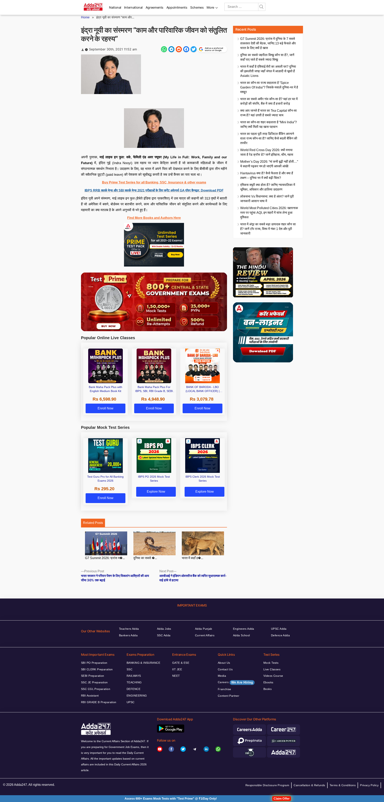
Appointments (176, 7)
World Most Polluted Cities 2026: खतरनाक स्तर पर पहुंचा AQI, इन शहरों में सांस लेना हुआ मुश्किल (269, 212)
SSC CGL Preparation (95, 689)
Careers (235, 682)
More (210, 7)
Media (222, 675)
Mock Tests (270, 662)
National (115, 7)
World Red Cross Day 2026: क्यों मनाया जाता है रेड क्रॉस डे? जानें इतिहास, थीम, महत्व (266, 152)
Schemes (197, 7)
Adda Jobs (164, 628)
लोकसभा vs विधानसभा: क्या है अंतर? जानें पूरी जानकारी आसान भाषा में (267, 199)
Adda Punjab (203, 628)
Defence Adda (280, 635)
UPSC (131, 702)
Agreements (154, 7)
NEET (176, 675)
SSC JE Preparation (94, 682)
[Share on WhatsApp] (164, 49)
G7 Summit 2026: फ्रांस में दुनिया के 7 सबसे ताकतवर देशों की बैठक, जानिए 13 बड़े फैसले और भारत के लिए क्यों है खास (268, 43)
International (133, 7)
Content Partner (228, 695)
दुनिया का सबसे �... (145, 558)
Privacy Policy (369, 785)
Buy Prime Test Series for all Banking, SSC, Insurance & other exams (154, 182)
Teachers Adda (129, 628)
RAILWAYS (134, 675)
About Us (224, 662)
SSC (129, 669)
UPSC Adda (279, 628)
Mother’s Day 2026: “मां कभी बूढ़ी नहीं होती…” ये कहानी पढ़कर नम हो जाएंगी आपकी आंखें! (269, 164)
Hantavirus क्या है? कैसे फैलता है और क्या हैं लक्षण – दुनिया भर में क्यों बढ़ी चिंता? (266, 175)
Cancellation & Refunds (309, 785)
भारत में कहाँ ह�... (192, 558)
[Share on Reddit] (179, 49)
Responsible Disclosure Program (267, 785)
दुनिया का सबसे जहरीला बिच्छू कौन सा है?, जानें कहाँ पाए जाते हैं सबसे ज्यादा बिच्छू (267, 57)
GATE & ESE (180, 662)
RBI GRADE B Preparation (98, 702)
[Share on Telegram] (171, 49)
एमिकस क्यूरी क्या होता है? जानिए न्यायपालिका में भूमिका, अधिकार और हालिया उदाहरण (267, 187)
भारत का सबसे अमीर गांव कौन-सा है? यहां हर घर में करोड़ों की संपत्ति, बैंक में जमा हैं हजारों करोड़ (269, 101)
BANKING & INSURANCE (143, 662)
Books (267, 689)
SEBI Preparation (92, 675)
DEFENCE (133, 689)
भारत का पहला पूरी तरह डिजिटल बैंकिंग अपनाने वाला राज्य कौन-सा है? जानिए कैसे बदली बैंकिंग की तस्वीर (268, 138)
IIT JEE (177, 669)
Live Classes (271, 669)
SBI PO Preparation (94, 662)
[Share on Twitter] (194, 49)
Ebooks (268, 682)
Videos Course (273, 675)
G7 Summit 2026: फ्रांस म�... (105, 558)
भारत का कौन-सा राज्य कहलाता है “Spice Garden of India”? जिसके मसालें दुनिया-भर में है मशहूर (269, 87)
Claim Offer (282, 798)
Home (85, 17)
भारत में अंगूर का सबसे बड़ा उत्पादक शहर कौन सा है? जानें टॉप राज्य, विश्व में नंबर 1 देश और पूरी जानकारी (268, 229)
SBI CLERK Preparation (97, 669)
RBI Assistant (90, 695)
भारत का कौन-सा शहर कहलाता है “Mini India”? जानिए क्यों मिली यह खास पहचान (268, 124)
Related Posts (93, 522)
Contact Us (225, 669)
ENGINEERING (137, 695)
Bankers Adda (128, 635)
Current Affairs (204, 635)
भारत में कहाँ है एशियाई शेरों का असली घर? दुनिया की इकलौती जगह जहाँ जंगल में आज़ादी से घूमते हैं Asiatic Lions (268, 71)
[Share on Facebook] (186, 49)
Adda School (241, 635)
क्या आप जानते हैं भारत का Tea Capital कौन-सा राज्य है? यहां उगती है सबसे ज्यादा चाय (268, 113)
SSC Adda (163, 635)
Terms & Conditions (343, 785)
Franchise (224, 689)
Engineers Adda (243, 628)
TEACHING (134, 682)
